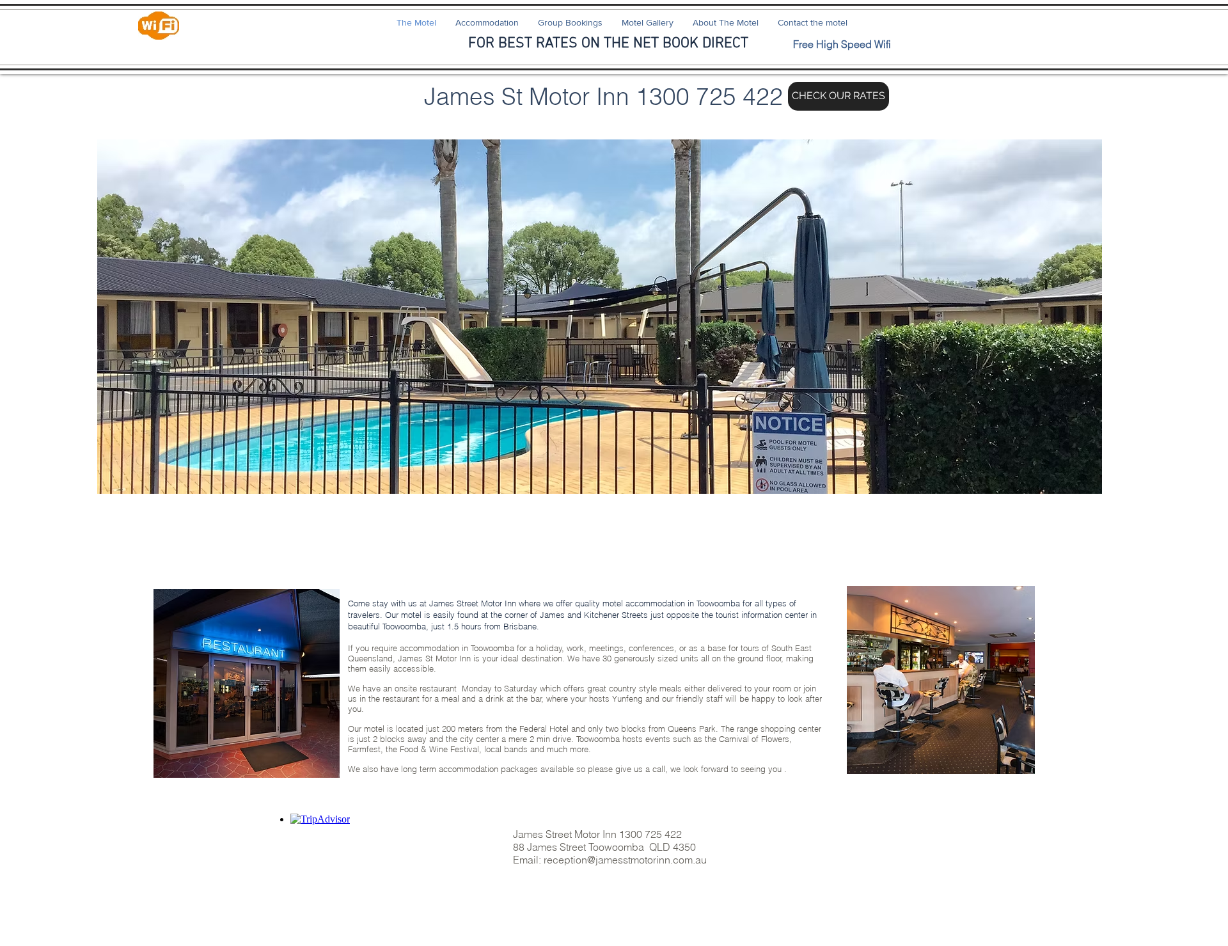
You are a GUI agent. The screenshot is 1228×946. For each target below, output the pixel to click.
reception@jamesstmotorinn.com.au (625, 859)
